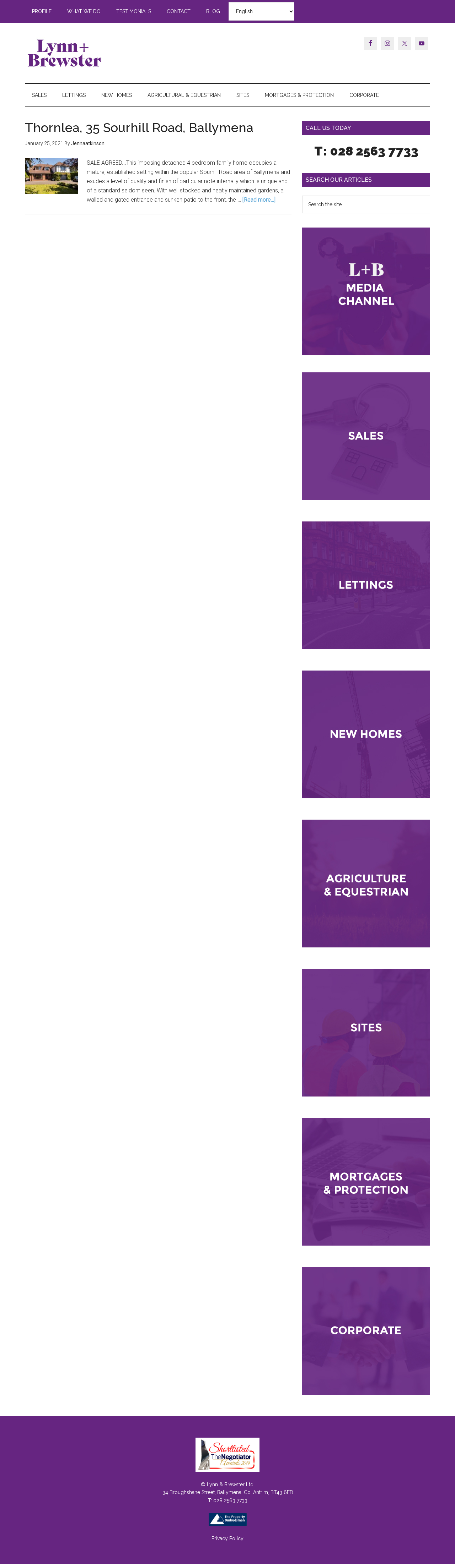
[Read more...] (258, 199)
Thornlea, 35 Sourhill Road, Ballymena (139, 127)
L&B (92, 53)
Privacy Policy (227, 1538)
